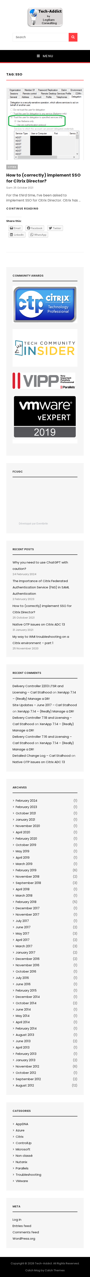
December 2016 (28, 959)
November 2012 (27, 1066)
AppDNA (22, 1124)
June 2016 (23, 984)
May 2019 (22, 851)
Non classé (24, 1155)
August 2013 (25, 1034)
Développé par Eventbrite (33, 523)
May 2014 (23, 1015)
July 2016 (22, 978)
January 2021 (25, 819)
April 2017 (23, 940)
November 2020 (28, 826)
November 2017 (27, 914)
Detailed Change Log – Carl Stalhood (42, 755)
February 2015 (26, 990)
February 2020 (26, 838)
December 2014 (28, 997)
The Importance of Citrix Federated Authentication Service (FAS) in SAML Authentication (41, 587)
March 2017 (24, 946)
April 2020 (23, 832)
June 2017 (23, 927)
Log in (17, 1219)
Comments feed (26, 1232)
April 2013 (23, 1047)
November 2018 (27, 876)
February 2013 (26, 1053)
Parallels (22, 1168)
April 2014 (23, 1022)
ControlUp (24, 1143)
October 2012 (26, 1072)
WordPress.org (24, 1238)
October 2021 (26, 813)
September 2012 (28, 1079)
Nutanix (21, 1162)
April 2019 (23, 857)
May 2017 (22, 933)
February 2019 (26, 870)
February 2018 (26, 902)
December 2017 (28, 908)
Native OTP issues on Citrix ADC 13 (39, 624)
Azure (20, 1130)
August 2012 (25, 1085)
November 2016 (27, 965)
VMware (22, 1181)
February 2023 (26, 807)
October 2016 (26, 971)
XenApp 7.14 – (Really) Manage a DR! (45, 711)
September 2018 (28, 883)
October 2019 (26, 845)
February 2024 (26, 800)
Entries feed (22, 1226)
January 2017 (25, 952)
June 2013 (23, 1041)
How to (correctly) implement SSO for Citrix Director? (43, 178)
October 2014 (26, 1003)
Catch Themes (55, 1270)
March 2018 (24, 895)
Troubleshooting (28, 1174)
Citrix (12, 167)
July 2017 (22, 921)
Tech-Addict (43, 1263)
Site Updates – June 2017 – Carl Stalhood (45, 705)
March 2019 (24, 864)
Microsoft (23, 1149)
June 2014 (23, 1009)
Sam (9, 187)
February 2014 (26, 1028)
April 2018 (23, 889)
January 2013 (25, 1060)
